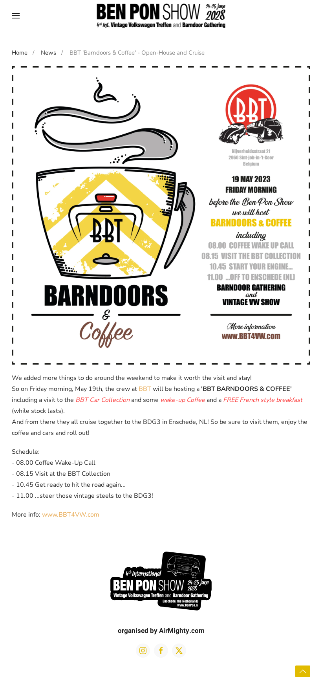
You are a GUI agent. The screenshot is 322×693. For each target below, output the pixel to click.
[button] (16, 15)
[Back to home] (161, 15)
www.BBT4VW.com (70, 514)
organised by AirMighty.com (161, 631)
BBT (145, 389)
